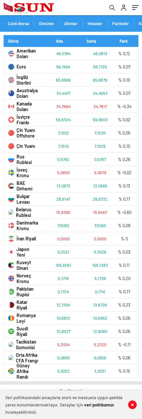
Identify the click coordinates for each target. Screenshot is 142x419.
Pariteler (120, 23)
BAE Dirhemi (24, 185)
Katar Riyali (22, 305)
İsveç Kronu (23, 172)
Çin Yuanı (26, 146)
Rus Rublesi (24, 159)
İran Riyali (26, 238)
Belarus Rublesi (23, 212)
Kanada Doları (24, 106)
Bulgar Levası (23, 199)
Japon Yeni (23, 252)
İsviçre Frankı (23, 119)
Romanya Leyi (26, 318)
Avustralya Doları (27, 93)
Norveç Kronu (24, 278)
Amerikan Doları (26, 53)
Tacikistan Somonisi (26, 344)
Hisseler (95, 23)
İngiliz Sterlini (24, 80)
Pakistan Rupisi (25, 291)
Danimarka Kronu (27, 225)
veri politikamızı (99, 404)
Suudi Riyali (22, 331)
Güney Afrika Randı (23, 371)
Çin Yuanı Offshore (26, 133)
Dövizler (46, 23)
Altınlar (71, 23)
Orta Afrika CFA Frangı (27, 357)
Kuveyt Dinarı (24, 265)
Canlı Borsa (18, 23)
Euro (21, 66)
